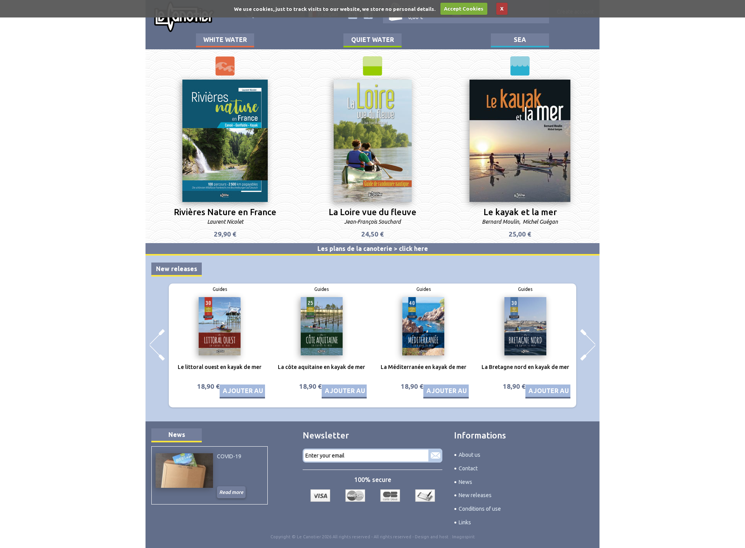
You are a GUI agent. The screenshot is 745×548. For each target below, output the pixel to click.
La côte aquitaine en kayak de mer (321, 367)
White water (225, 39)
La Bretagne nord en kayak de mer (525, 367)
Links (465, 522)
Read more (231, 492)
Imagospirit (463, 536)
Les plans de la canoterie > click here (372, 248)
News (176, 434)
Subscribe (435, 456)
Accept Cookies (463, 8)
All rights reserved (392, 536)
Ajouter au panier (255, 390)
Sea (520, 39)
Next (588, 345)
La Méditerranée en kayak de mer (423, 367)
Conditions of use (480, 509)
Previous (157, 345)
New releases (176, 268)
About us (469, 455)
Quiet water (372, 39)
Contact (468, 468)
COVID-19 (229, 456)
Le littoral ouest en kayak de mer (220, 367)
